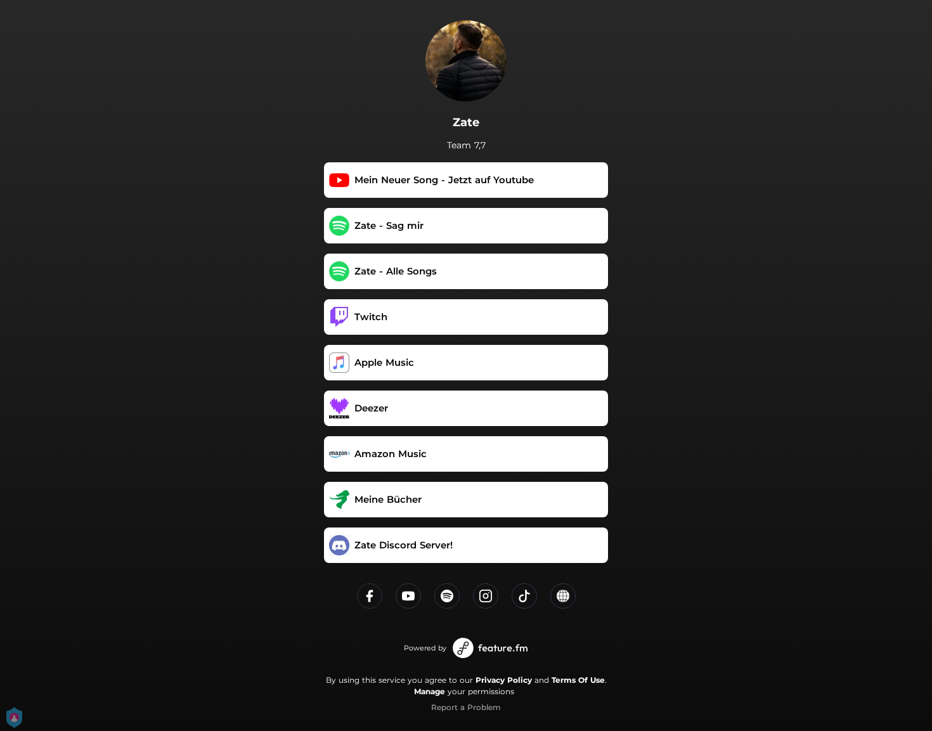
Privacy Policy (504, 680)
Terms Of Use (578, 680)
